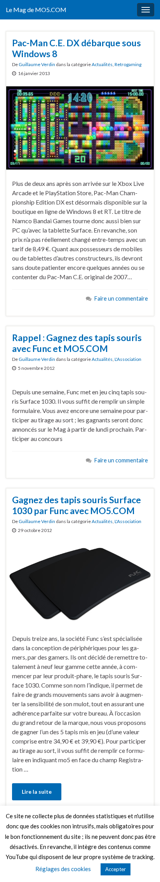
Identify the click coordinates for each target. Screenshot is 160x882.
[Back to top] (142, 864)
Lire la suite (37, 791)
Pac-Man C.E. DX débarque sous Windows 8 (76, 48)
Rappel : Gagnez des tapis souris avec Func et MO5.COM (77, 343)
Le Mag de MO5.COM (36, 9)
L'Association (128, 359)
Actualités (102, 64)
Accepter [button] (115, 869)
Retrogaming (128, 64)
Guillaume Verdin (37, 64)
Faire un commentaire (121, 298)
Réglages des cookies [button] (63, 868)
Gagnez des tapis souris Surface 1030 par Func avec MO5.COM (76, 505)
